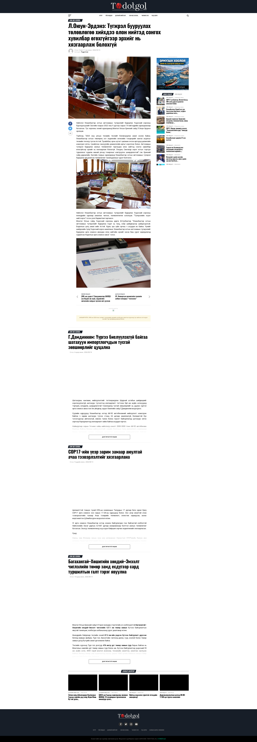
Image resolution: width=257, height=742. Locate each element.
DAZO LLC (162, 739)
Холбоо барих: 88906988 (156, 730)
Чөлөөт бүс (145, 15)
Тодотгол (84, 52)
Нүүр (100, 15)
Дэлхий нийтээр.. (120, 15)
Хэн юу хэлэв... (134, 15)
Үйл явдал (109, 15)
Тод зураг (155, 15)
